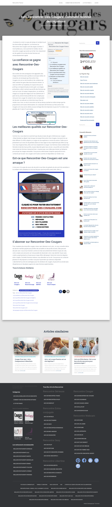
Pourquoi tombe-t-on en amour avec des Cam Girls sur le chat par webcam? (91, 204)
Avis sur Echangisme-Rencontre (53, 469)
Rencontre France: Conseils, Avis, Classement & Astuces (34, 488)
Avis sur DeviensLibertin (50, 465)
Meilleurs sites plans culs (66, 495)
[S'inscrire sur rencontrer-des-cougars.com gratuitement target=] (41, 118)
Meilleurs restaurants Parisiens (22, 474)
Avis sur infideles (49, 416)
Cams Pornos (83, 80)
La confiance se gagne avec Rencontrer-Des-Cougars (58, 65)
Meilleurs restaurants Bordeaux (22, 448)
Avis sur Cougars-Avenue (81, 403)
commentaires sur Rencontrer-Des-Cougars (23, 295)
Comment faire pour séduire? (90, 174)
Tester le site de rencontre (61, 96)
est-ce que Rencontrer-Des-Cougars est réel (23, 300)
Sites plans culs (84, 100)
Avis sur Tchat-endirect (81, 442)
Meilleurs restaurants (77, 499)
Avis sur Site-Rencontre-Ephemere (53, 452)
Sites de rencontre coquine (87, 90)
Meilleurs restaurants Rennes (22, 463)
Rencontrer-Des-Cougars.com (47, 235)
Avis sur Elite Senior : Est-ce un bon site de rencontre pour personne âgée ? (85, 361)
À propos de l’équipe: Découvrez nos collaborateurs (78, 484)
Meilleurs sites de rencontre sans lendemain (80, 488)
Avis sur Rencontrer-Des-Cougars (84, 395)
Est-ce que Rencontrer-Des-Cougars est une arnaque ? (58, 73)
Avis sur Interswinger (50, 476)
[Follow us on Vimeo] (96, 460)
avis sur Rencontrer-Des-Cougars (24, 292)
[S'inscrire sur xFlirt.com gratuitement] (87, 67)
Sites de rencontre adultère (87, 107)
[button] (91, 2)
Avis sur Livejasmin (79, 423)
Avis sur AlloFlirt (79, 407)
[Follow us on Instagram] (78, 466)
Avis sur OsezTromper (50, 420)
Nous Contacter (54, 484)
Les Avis (96, 2)
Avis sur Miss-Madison (50, 431)
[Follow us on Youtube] (90, 460)
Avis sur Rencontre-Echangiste (53, 472)
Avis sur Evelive (78, 435)
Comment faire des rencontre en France (24, 399)
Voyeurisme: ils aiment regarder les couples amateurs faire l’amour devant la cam (91, 238)
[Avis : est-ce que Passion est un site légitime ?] (56, 345)
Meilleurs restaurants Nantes (22, 456)
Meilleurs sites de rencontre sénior (48, 495)
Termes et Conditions (42, 484)
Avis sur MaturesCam (80, 438)
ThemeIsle (96, 503)
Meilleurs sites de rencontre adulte (23, 492)
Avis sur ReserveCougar (81, 410)
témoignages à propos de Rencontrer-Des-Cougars (25, 310)
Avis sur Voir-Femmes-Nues (82, 449)
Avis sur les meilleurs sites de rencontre (29, 290)
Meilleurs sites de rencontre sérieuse (38, 499)
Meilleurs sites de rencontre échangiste (87, 492)
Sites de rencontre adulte (86, 87)
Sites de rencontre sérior (86, 113)
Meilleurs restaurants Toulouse (22, 467)
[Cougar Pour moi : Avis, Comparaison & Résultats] (26, 345)
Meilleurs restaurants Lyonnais (22, 471)
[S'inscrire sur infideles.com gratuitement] (87, 61)
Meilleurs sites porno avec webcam (60, 499)
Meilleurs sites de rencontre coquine (65, 492)
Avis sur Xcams (78, 420)
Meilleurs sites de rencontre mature (27, 495)
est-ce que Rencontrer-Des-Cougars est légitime (24, 297)
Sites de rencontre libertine (87, 93)
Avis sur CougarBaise (80, 399)
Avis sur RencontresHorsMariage (53, 427)
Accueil (61, 2)
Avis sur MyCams (79, 427)
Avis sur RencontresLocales (52, 399)
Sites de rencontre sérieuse (87, 117)
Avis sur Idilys (48, 424)
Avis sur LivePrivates (80, 431)
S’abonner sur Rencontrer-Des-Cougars (57, 77)
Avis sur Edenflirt (49, 403)
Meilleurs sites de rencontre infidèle (84, 495)
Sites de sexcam (84, 76)
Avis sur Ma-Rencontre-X (51, 455)
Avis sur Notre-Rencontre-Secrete (84, 453)
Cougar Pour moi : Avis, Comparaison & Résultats (23, 360)
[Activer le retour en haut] (109, 504)
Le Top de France (87, 2)
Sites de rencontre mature (86, 110)
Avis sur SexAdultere (50, 435)
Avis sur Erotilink (49, 448)
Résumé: (55, 62)
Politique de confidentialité (27, 484)
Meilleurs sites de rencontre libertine (44, 492)
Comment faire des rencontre (72, 2)
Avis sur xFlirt (48, 444)
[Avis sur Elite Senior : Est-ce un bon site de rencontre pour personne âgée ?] (85, 345)
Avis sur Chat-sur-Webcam (81, 446)
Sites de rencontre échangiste (87, 97)
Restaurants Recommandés (87, 120)
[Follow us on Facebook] (84, 460)
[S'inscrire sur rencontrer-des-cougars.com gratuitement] (41, 202)
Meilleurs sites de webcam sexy (59, 488)
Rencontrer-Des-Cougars (61, 43)
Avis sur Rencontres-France (52, 395)
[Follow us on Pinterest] (78, 460)
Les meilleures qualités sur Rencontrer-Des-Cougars (57, 69)
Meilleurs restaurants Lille (21, 452)
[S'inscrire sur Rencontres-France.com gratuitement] (87, 55)
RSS (61, 484)
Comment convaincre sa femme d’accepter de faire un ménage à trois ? (91, 148)
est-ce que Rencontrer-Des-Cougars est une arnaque (25, 302)
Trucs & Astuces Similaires (57, 81)
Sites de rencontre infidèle (86, 103)
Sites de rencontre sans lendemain (89, 83)
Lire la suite (22, 370)
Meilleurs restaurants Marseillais (23, 460)
